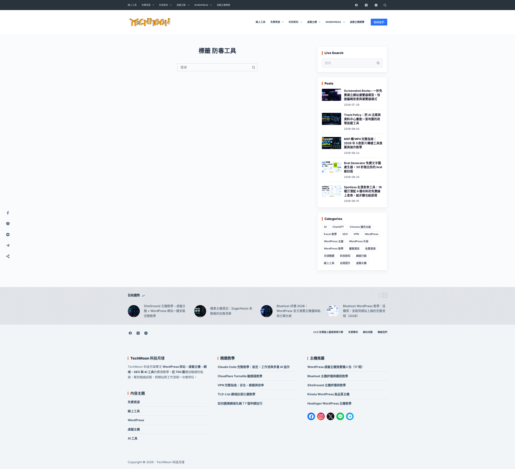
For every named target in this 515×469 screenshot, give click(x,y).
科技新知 (163, 5)
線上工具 (132, 5)
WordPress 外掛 (359, 241)
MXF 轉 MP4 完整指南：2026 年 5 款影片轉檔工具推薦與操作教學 (363, 143)
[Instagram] (376, 5)
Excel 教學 (330, 234)
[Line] (8, 224)
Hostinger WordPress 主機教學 (329, 403)
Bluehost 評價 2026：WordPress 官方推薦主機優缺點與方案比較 (298, 311)
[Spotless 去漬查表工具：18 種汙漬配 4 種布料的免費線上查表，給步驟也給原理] (331, 191)
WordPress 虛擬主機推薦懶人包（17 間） (335, 367)
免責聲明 (353, 332)
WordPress (201, 5)
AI (325, 226)
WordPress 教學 (333, 248)
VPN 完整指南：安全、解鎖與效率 (241, 385)
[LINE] (340, 416)
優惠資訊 (354, 248)
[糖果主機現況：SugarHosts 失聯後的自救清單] (200, 311)
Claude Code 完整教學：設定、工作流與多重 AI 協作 (254, 367)
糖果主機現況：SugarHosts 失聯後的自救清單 (231, 311)
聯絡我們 (379, 22)
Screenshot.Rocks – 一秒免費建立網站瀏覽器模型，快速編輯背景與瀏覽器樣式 (363, 95)
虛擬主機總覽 (223, 5)
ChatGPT (338, 226)
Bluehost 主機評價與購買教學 (327, 376)
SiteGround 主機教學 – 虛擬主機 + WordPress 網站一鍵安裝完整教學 (164, 311)
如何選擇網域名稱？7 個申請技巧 (240, 403)
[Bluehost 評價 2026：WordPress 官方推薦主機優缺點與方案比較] (267, 311)
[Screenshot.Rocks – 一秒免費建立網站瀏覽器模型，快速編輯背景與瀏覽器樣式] (331, 95)
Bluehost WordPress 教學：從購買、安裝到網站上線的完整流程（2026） (364, 311)
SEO (345, 234)
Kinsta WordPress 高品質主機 (328, 394)
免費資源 (146, 5)
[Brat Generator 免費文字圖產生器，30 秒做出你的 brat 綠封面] (331, 167)
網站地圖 (368, 332)
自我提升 (345, 263)
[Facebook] (356, 5)
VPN (356, 234)
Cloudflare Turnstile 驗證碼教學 (240, 376)
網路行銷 (361, 255)
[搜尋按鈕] (253, 67)
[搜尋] (384, 5)
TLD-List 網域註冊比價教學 (236, 394)
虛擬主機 (181, 5)
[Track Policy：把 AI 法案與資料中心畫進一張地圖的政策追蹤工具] (331, 119)
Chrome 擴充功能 (360, 226)
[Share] (8, 256)
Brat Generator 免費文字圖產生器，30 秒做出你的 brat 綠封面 (363, 167)
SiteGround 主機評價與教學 (326, 385)
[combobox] (213, 67)
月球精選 (329, 255)
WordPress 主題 (333, 241)
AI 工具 (132, 438)
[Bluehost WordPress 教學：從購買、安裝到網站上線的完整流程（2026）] (333, 311)
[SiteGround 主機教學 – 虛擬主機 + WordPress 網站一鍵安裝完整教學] (134, 311)
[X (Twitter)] (366, 5)
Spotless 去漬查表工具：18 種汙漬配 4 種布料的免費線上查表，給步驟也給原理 (363, 191)
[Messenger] (8, 234)
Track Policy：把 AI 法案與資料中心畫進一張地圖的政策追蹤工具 (362, 119)
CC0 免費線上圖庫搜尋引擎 (328, 332)
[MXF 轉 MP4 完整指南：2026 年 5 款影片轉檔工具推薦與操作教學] (331, 143)
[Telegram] (350, 416)
